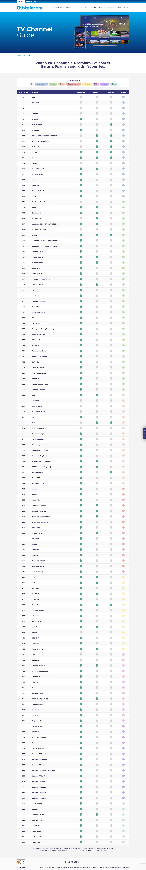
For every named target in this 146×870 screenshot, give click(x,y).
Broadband (78, 8)
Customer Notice (44, 867)
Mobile (68, 8)
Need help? (144, 433)
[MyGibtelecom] (124, 7)
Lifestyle (87, 84)
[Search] (128, 7)
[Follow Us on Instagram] (69, 862)
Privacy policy (69, 867)
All (31, 84)
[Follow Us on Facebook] (66, 862)
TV (86, 8)
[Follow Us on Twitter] (72, 862)
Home (19, 55)
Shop (119, 8)
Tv (24, 55)
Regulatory (76, 867)
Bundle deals (59, 8)
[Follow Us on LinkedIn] (79, 862)
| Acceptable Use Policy (123, 867)
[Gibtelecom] (29, 8)
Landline (93, 8)
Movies (104, 84)
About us (102, 8)
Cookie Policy (52, 867)
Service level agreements (97, 867)
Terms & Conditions (61, 867)
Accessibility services (85, 867)
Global (36, 1)
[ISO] (21, 862)
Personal (21, 1)
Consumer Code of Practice (110, 867)
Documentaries (73, 84)
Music (114, 84)
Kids (96, 84)
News (62, 84)
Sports (53, 84)
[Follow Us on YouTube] (75, 862)
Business (29, 1)
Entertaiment (41, 84)
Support (111, 8)
